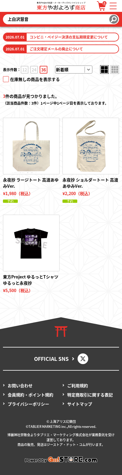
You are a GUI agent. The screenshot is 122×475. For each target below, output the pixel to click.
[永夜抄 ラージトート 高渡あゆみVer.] (31, 146)
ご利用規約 (77, 385)
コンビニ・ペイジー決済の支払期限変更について (69, 36)
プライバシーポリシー (28, 404)
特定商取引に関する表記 (90, 395)
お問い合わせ (20, 385)
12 (24, 69)
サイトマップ (79, 404)
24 (34, 69)
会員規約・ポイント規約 (30, 395)
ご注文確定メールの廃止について (56, 48)
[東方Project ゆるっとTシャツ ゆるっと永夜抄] (31, 243)
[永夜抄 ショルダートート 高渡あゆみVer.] (91, 146)
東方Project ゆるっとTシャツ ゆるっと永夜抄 (30, 280)
